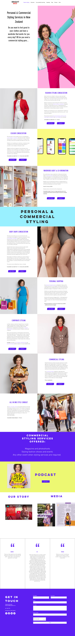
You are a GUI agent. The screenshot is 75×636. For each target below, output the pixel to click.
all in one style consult (13, 406)
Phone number (35, 612)
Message (34, 604)
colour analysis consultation (12, 137)
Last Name (53, 595)
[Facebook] (9, 613)
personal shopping (56, 116)
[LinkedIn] (12, 613)
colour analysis (58, 117)
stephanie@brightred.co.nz (10, 605)
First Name (35, 595)
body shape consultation (48, 117)
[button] (61, 123)
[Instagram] (6, 613)
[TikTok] (14, 613)
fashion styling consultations (58, 104)
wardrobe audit (63, 116)
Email (34, 600)
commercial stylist (50, 371)
